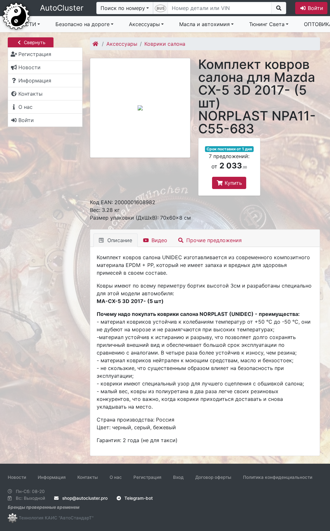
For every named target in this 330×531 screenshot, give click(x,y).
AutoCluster (61, 8)
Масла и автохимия (204, 24)
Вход (178, 477)
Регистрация (147, 477)
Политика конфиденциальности (277, 477)
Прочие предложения (213, 240)
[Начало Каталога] (95, 44)
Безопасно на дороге (82, 24)
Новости (17, 477)
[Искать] (278, 8)
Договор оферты (213, 477)
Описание (119, 240)
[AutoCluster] (16, 15)
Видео (158, 240)
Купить (232, 183)
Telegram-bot (138, 498)
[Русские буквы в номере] (160, 8)
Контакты (87, 477)
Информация (52, 477)
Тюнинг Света (267, 24)
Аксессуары (144, 24)
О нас (116, 477)
